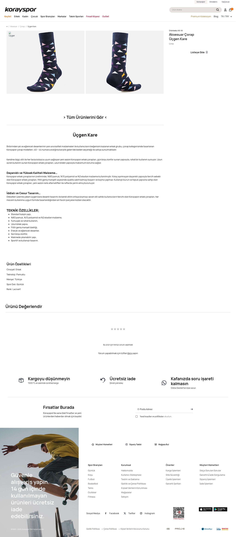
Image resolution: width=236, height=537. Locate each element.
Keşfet (7, 16)
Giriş (129, 353)
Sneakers (213, 2)
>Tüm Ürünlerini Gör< (85, 117)
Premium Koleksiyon (201, 16)
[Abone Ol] (191, 409)
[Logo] (20, 9)
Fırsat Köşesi (93, 16)
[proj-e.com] (180, 528)
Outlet (105, 16)
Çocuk (34, 16)
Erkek (17, 16)
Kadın (25, 16)
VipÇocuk (225, 2)
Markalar (62, 16)
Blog (216, 16)
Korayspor (201, 2)
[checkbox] (136, 416)
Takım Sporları (76, 16)
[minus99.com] (167, 529)
